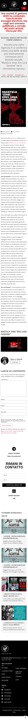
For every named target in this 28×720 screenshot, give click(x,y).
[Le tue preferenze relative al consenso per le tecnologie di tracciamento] (25, 717)
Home (3, 75)
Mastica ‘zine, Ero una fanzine (17, 143)
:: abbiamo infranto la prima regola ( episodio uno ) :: (12, 595)
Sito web (3, 411)
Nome (3, 399)
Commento (4, 379)
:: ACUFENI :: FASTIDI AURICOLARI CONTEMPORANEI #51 (14, 566)
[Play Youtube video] (14, 344)
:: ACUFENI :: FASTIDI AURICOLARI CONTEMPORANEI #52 (14, 537)
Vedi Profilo (15, 362)
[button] (4, 5)
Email (3, 405)
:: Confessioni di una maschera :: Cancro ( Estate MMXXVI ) (14, 624)
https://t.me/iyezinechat (14, 456)
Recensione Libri (19, 75)
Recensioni (10, 75)
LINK (14, 498)
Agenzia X (12, 138)
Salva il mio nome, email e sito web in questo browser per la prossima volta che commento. (13, 421)
